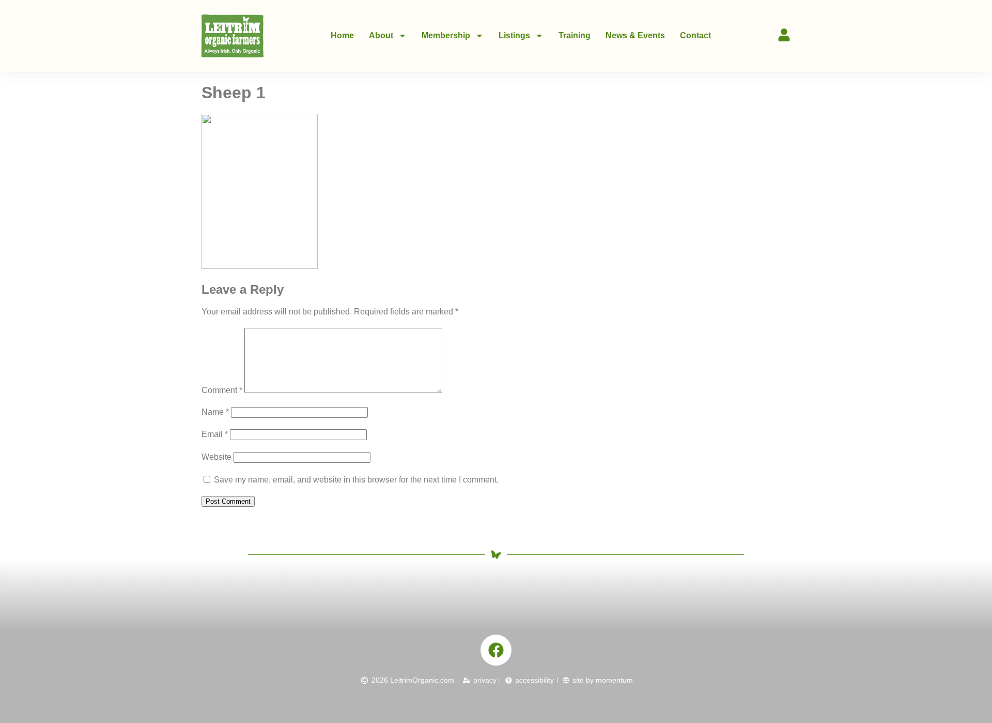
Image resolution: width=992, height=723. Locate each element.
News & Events (635, 35)
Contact (695, 35)
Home (342, 35)
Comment (222, 390)
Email (215, 434)
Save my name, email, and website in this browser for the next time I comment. (356, 479)
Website (216, 457)
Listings (514, 35)
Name (215, 412)
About (381, 35)
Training (575, 35)
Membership (446, 35)
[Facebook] (496, 650)
